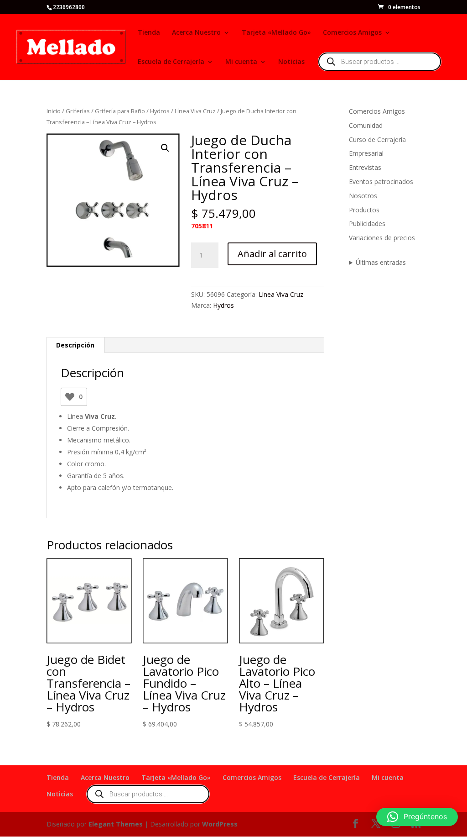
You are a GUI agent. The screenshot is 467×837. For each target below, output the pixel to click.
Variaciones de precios (382, 237)
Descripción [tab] (75, 345)
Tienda (149, 33)
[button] (165, 148)
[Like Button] (70, 397)
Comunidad (366, 125)
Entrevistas (365, 167)
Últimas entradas (381, 262)
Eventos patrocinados (381, 181)
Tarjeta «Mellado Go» (276, 33)
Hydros (160, 111)
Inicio (54, 111)
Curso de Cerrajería (377, 139)
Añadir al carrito (272, 253)
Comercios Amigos (352, 33)
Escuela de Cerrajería (171, 62)
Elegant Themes (115, 824)
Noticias (291, 62)
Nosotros (363, 195)
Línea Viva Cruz (195, 111)
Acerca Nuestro (196, 33)
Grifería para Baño (120, 111)
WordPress (220, 824)
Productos (364, 209)
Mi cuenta (241, 62)
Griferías (78, 111)
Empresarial (366, 153)
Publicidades (367, 223)
